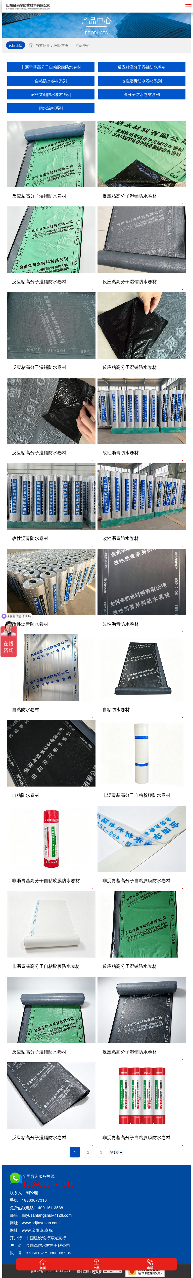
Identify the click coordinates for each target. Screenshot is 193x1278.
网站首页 (61, 45)
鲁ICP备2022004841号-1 (50, 1270)
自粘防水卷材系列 (51, 81)
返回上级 (16, 45)
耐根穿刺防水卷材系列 (51, 94)
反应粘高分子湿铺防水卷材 (142, 67)
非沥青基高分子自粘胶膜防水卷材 (51, 67)
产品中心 (83, 45)
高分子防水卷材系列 (142, 94)
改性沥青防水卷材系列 (142, 81)
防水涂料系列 (51, 108)
